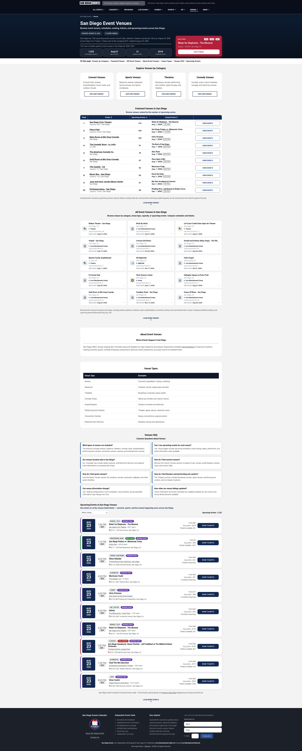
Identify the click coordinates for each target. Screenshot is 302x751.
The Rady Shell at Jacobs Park (119, 649)
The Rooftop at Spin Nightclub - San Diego (124, 562)
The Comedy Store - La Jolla (102, 144)
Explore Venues (96, 94)
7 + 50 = (187, 736)
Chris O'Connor (115, 593)
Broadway (128, 10)
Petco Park (95, 129)
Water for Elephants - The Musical (123, 524)
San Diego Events (85, 16)
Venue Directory (188, 347)
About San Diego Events (95, 733)
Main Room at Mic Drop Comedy (104, 137)
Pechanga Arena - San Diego (102, 189)
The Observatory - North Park (119, 613)
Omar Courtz (114, 680)
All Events (98, 10)
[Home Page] (90, 3)
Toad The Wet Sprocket (119, 663)
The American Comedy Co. (102, 152)
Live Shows (143, 10)
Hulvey (112, 610)
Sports (171, 10)
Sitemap (147, 746)
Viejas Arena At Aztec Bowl (119, 683)
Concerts (113, 10)
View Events (207, 123)
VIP (182, 10)
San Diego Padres (116, 541)
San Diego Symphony (117, 644)
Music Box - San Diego (100, 174)
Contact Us (94, 737)
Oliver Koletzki (115, 559)
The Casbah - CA (97, 167)
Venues (193, 10)
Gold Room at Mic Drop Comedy (104, 159)
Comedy (157, 10)
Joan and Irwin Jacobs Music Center (106, 182)
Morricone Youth (116, 576)
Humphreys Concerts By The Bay (121, 666)
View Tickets (199, 52)
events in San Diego (169, 693)
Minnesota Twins (135, 541)
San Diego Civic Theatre (100, 122)
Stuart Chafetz (133, 644)
